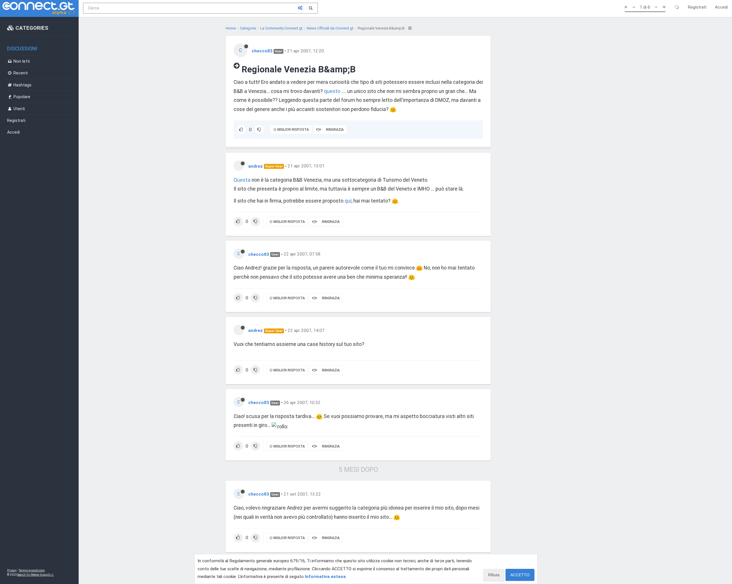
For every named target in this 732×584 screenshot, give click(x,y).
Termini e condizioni (32, 570)
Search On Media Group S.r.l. (35, 574)
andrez (255, 166)
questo (332, 91)
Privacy (12, 570)
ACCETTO (520, 575)
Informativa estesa (325, 576)
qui (348, 201)
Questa (242, 180)
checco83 (262, 51)
